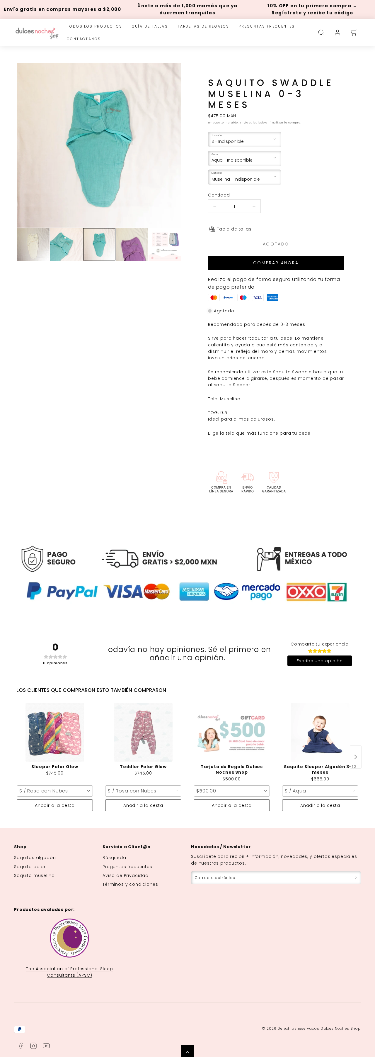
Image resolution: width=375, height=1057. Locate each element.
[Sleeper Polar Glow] (55, 732)
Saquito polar (30, 867)
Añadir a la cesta (55, 805)
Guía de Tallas (150, 26)
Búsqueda (114, 857)
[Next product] (356, 757)
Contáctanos (84, 38)
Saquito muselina (34, 875)
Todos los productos (94, 26)
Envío (244, 122)
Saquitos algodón (35, 857)
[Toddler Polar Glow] (143, 732)
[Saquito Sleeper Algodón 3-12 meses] (320, 732)
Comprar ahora (276, 263)
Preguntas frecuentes (267, 26)
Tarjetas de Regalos (203, 26)
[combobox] (55, 791)
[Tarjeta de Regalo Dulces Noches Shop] (232, 732)
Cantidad (219, 195)
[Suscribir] (356, 877)
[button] (321, 33)
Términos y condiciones (130, 884)
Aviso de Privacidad (126, 875)
